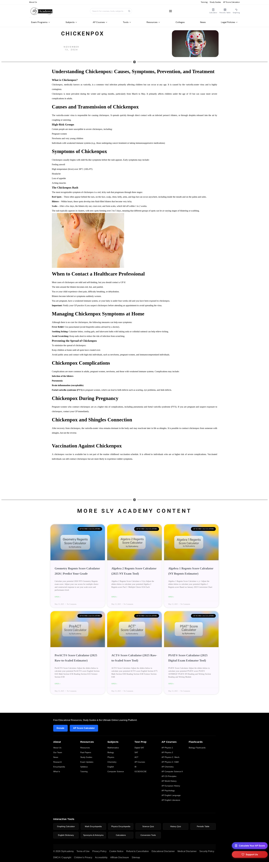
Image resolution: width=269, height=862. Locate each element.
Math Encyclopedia (93, 826)
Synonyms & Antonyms (93, 835)
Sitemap (136, 857)
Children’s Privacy (83, 857)
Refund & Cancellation (137, 851)
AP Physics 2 (167, 752)
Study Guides (215, 2)
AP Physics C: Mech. (171, 757)
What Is (56, 771)
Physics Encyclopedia (120, 826)
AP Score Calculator (231, 2)
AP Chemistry (168, 767)
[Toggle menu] (170, 11)
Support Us (252, 854)
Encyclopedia (59, 767)
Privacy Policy (99, 851)
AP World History (169, 781)
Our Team (57, 752)
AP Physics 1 (167, 748)
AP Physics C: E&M (170, 762)
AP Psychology (168, 790)
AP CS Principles (169, 776)
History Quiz (175, 826)
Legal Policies (228, 22)
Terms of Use (83, 851)
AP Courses (99, 22)
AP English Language (171, 795)
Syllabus (84, 767)
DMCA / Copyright (62, 857)
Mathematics (113, 748)
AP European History (171, 786)
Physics (110, 757)
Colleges (180, 22)
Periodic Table (203, 826)
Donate (60, 728)
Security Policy (206, 851)
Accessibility (101, 857)
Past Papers (85, 752)
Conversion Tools (148, 835)
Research (57, 762)
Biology (110, 752)
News (203, 22)
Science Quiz (148, 826)
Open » (57, 597)
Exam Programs (39, 22)
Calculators (121, 835)
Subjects (70, 22)
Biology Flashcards (197, 748)
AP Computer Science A (172, 771)
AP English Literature (171, 800)
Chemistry (111, 762)
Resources (152, 22)
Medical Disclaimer (187, 851)
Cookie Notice (116, 851)
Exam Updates (86, 762)
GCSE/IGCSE (140, 771)
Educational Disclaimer (163, 851)
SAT (136, 752)
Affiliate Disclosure (119, 857)
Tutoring (204, 2)
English (110, 767)
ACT (136, 757)
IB (135, 767)
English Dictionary (66, 835)
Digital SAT (139, 748)
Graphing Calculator (66, 826)
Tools (125, 22)
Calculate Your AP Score (252, 845)
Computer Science (115, 771)
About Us (33, 2)
